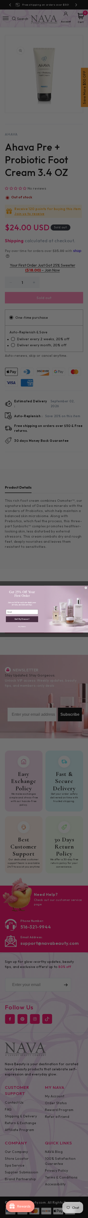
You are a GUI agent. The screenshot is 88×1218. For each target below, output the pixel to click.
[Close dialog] (86, 588)
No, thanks (21, 627)
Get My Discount (22, 619)
